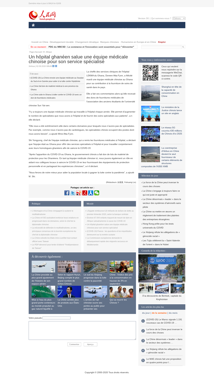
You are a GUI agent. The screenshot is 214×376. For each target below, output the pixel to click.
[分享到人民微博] (84, 192)
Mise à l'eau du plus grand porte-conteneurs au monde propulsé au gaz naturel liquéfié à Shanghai (43, 305)
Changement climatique (87, 42)
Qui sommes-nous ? (161, 18)
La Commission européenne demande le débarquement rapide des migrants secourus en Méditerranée (107, 241)
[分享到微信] (96, 192)
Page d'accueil (35, 52)
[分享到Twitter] (72, 192)
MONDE (65, 29)
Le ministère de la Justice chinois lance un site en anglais (172, 110)
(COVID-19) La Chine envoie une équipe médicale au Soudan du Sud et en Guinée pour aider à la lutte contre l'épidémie (57, 79)
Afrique (49, 52)
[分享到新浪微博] (78, 192)
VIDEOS (65, 35)
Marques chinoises (109, 42)
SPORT (148, 29)
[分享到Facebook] (66, 192)
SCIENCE (93, 29)
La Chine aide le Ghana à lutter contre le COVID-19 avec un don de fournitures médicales (56, 96)
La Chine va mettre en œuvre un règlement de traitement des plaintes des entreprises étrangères (161, 215)
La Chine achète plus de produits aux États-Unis (68, 302)
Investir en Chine (39, 42)
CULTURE (107, 29)
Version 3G (143, 18)
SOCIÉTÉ (121, 29)
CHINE (37, 29)
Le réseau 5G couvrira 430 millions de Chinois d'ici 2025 (172, 130)
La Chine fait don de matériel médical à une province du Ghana (54, 88)
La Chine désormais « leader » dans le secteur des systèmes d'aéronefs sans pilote (162, 203)
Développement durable (62, 42)
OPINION (38, 35)
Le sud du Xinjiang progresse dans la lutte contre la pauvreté (95, 277)
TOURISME (162, 29)
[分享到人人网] (90, 192)
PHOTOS (52, 35)
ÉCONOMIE (51, 29)
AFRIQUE (79, 29)
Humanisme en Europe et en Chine (138, 42)
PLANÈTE (135, 29)
